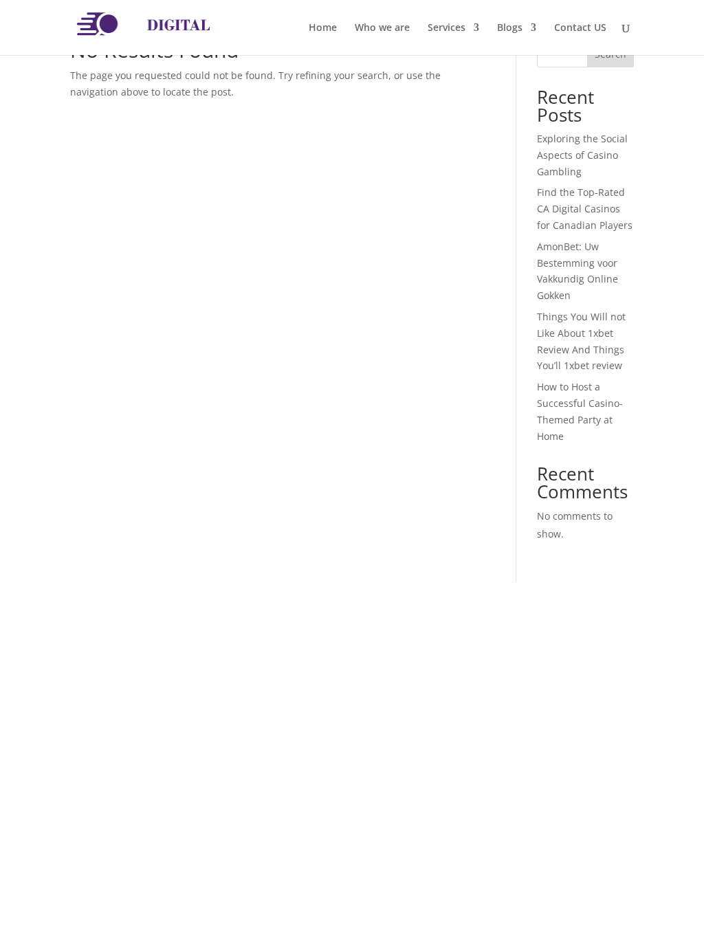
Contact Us (322, 805)
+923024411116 (522, 799)
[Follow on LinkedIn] (136, 738)
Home (323, 28)
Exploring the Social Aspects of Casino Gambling (582, 155)
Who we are (382, 28)
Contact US (580, 28)
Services (446, 28)
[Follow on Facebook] (81, 738)
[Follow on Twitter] (109, 738)
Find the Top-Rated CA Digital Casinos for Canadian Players (584, 209)
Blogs (509, 28)
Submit (589, 767)
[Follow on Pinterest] (164, 738)
